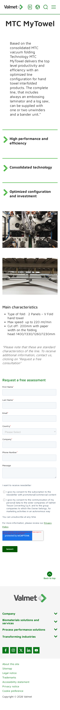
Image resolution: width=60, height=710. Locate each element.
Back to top (50, 578)
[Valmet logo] (14, 7)
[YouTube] (36, 650)
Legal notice (9, 673)
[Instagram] (13, 650)
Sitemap (7, 668)
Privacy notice (10, 686)
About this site (10, 664)
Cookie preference (12, 690)
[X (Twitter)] (21, 650)
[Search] (46, 7)
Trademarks (9, 677)
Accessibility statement (15, 681)
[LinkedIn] (28, 650)
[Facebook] (5, 650)
